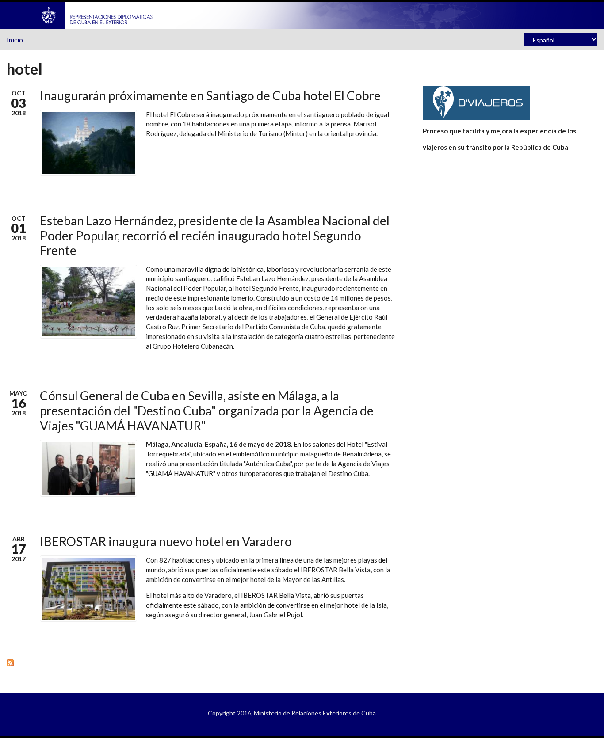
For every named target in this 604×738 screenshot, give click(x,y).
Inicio (15, 40)
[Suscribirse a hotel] (201, 662)
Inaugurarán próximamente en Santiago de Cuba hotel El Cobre (210, 95)
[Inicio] (97, 15)
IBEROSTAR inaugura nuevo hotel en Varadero (166, 541)
